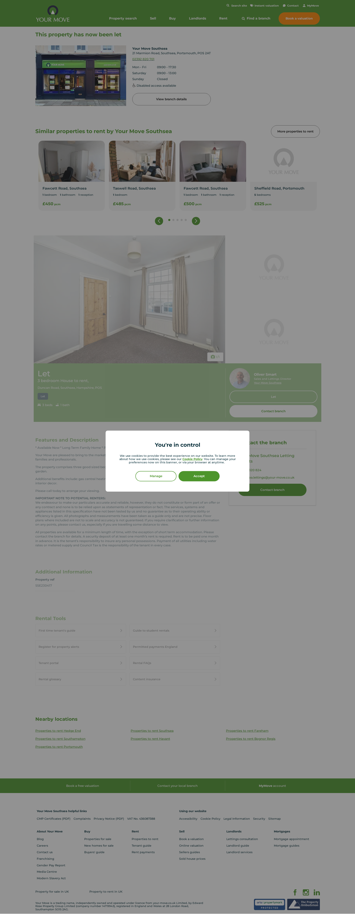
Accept (199, 476)
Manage (156, 476)
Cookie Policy (192, 459)
